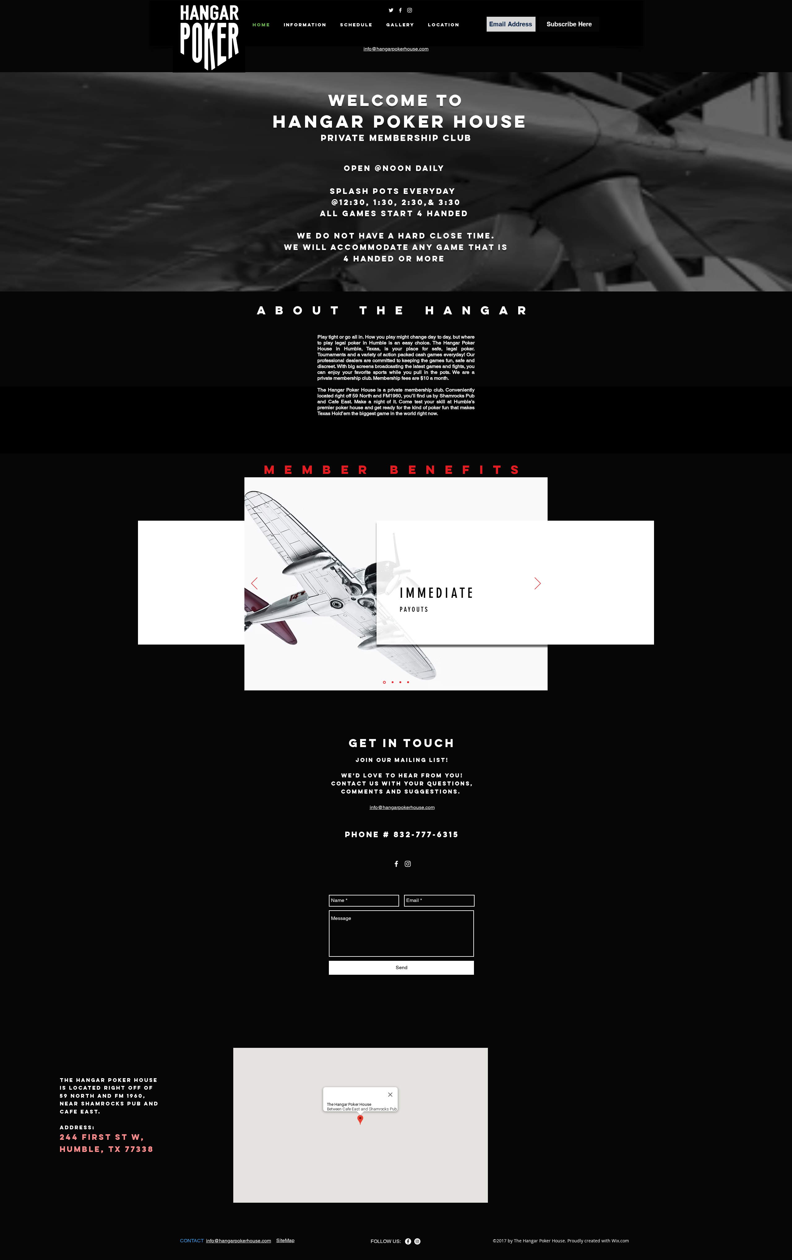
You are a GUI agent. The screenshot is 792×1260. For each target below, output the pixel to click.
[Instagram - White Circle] (417, 1241)
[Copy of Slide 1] (392, 682)
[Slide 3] (408, 682)
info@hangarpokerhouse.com (396, 49)
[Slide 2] (400, 682)
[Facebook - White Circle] (408, 1241)
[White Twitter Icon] (391, 10)
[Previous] (254, 583)
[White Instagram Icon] (410, 10)
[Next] (538, 583)
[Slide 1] (384, 682)
